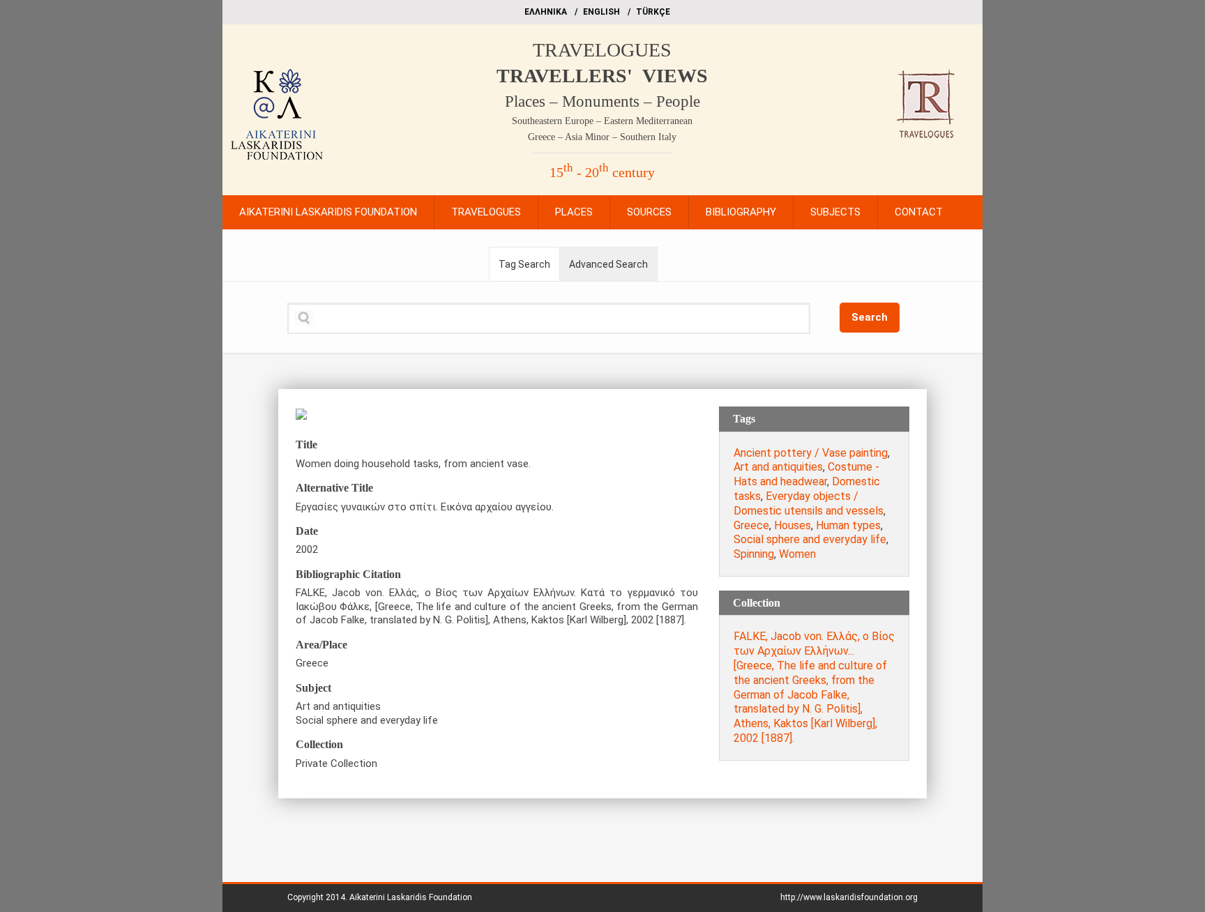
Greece (751, 525)
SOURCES (649, 212)
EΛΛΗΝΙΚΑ (545, 12)
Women (797, 554)
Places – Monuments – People (602, 101)
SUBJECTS (835, 212)
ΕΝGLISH (601, 12)
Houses (792, 525)
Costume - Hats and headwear (806, 474)
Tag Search (524, 264)
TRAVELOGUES (602, 50)
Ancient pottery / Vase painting (811, 452)
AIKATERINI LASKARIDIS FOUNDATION (328, 212)
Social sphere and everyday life (810, 539)
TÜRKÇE (653, 12)
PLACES (574, 212)
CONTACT (919, 212)
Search (869, 317)
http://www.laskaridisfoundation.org (849, 897)
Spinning (754, 554)
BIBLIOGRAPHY (741, 212)
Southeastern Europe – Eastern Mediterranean (602, 121)
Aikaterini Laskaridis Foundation (410, 897)
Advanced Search (608, 264)
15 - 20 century (602, 172)
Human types (848, 525)
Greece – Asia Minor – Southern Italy (602, 137)
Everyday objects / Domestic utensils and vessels (809, 503)
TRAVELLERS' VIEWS (602, 75)
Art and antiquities (778, 466)
